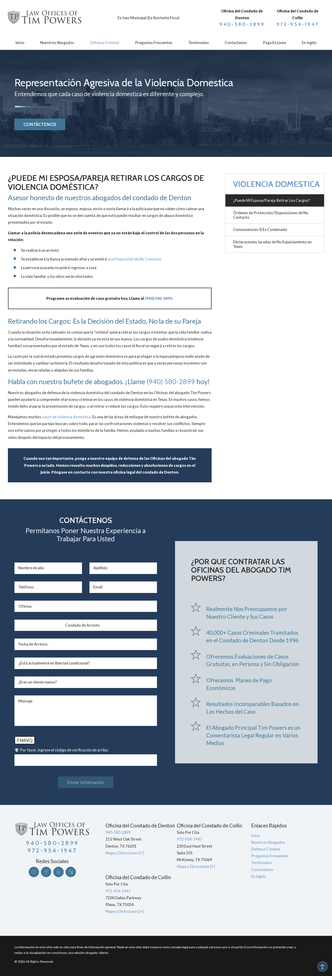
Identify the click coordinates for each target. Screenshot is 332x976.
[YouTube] (34, 872)
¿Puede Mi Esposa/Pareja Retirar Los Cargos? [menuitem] (271, 200)
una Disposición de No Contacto (134, 259)
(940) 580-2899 (158, 298)
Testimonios (261, 862)
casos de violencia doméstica (66, 416)
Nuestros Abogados (268, 842)
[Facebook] (46, 872)
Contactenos (262, 869)
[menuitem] (19, 43)
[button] (322, 966)
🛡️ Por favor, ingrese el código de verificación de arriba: (61, 750)
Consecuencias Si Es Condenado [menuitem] (260, 229)
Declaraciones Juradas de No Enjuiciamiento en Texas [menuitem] (272, 244)
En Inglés (258, 876)
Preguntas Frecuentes (269, 855)
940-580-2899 (242, 24)
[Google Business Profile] (70, 872)
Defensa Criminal (265, 849)
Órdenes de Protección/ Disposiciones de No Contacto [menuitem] (270, 215)
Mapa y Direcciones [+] (124, 853)
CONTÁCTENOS (39, 124)
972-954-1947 (297, 24)
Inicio (255, 835)
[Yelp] (58, 872)
